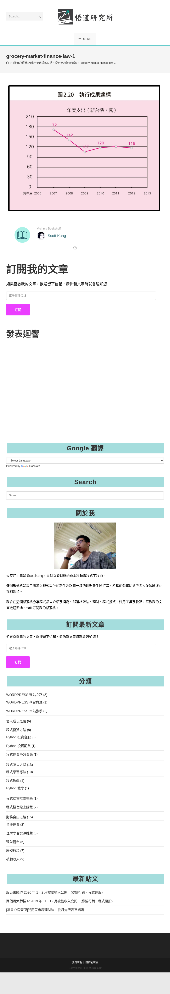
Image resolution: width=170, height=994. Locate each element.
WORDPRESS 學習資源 (24, 702)
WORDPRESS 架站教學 (24, 711)
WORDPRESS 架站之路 (24, 695)
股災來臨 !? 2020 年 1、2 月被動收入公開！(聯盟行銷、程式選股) (54, 892)
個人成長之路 (16, 721)
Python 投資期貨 (18, 746)
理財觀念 (12, 842)
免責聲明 (77, 962)
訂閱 (18, 309)
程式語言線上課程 (19, 807)
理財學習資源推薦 (19, 833)
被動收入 (12, 859)
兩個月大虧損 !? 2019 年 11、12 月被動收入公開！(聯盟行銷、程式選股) (59, 901)
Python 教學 (15, 788)
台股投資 (12, 824)
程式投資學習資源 (19, 754)
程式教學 (12, 781)
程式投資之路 (16, 730)
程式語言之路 (16, 765)
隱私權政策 (91, 962)
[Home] (7, 62)
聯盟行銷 (12, 850)
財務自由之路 (16, 817)
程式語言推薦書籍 (19, 798)
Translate (34, 466)
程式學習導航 (16, 772)
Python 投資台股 (18, 737)
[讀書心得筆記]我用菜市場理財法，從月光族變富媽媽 (45, 910)
